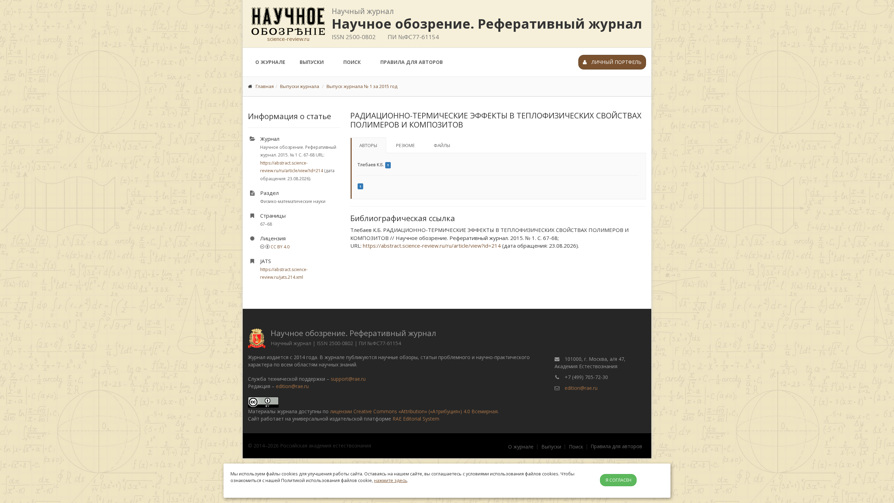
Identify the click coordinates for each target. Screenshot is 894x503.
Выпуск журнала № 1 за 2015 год (362, 86)
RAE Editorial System (416, 418)
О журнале (270, 62)
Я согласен (618, 480)
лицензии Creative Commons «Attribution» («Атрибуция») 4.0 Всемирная (414, 411)
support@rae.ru (348, 379)
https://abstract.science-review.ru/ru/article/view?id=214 (432, 245)
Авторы (368, 145)
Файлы (442, 145)
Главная (265, 86)
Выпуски (312, 62)
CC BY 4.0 (280, 247)
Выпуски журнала (299, 86)
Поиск (352, 62)
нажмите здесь (390, 480)
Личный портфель (616, 62)
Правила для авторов (411, 62)
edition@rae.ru (292, 386)
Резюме (405, 145)
